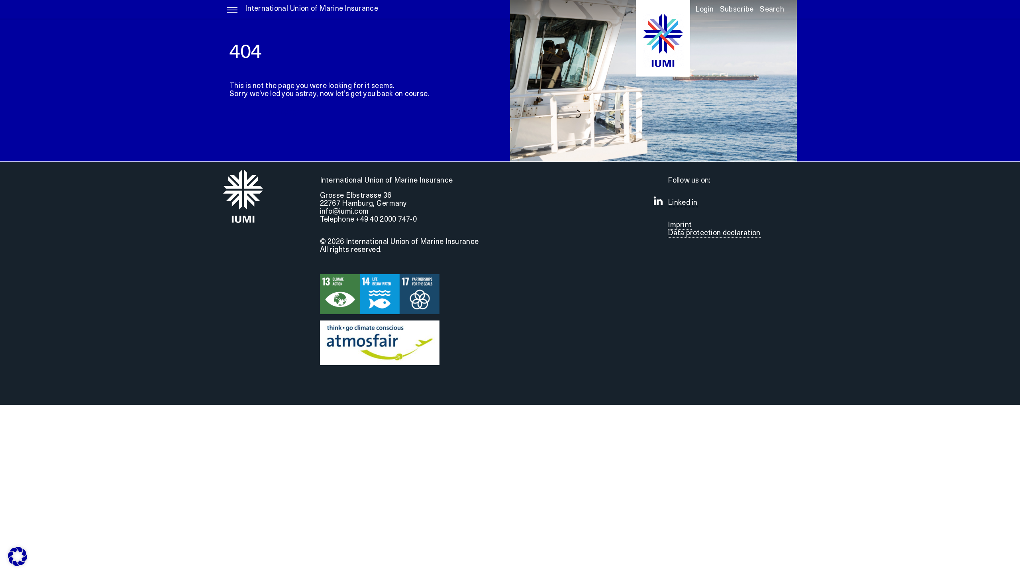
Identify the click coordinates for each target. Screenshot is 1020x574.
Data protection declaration (714, 233)
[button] (772, 12)
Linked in (682, 203)
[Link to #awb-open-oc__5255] (232, 13)
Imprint (680, 225)
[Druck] (379, 324)
